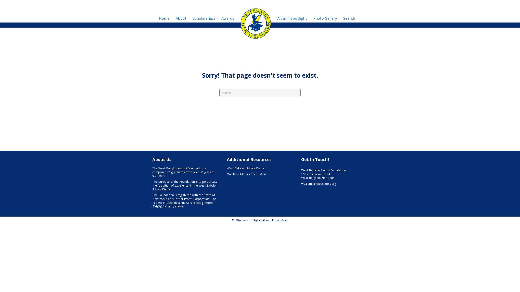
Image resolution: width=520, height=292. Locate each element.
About (181, 18)
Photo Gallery (325, 18)
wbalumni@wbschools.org (318, 184)
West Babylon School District (246, 168)
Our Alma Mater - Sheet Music (247, 174)
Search (349, 18)
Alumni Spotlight (292, 18)
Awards (227, 18)
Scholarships (204, 18)
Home (164, 18)
